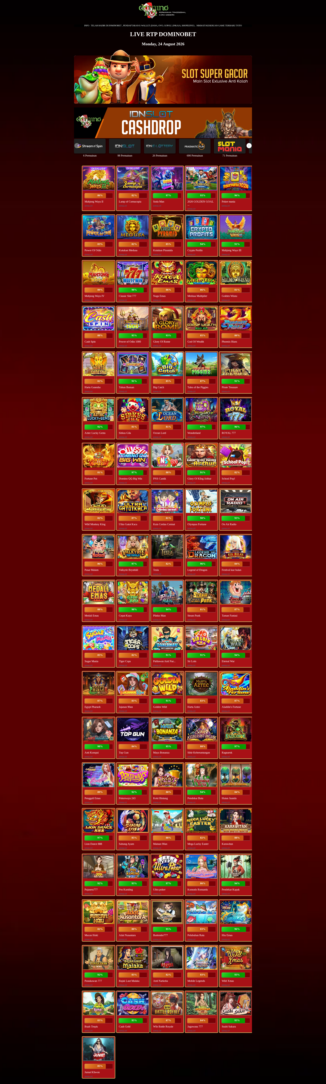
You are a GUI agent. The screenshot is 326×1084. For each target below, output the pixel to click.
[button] (249, 146)
